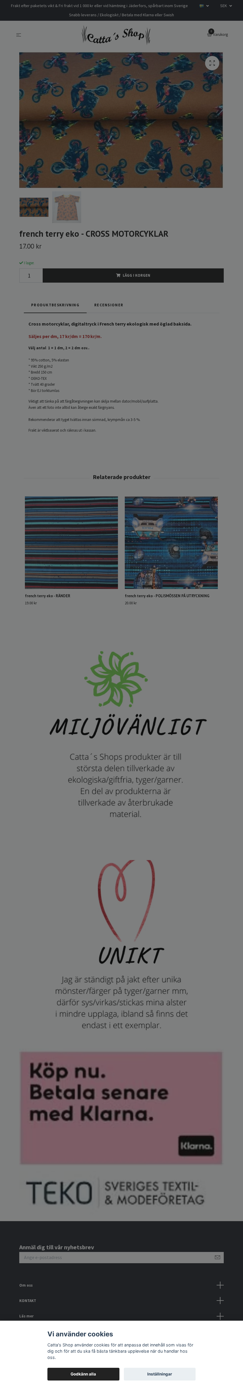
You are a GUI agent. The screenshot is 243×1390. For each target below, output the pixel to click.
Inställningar (159, 1374)
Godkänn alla (83, 1374)
